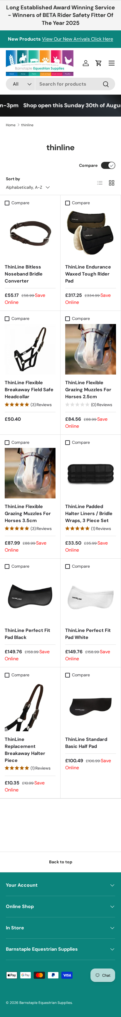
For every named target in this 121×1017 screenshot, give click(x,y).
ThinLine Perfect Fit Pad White (88, 633)
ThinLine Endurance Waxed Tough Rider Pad (88, 274)
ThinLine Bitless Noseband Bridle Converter (24, 274)
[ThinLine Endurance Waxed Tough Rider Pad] (90, 233)
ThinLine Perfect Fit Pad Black (27, 633)
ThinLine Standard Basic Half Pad (86, 742)
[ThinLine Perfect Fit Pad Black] (30, 597)
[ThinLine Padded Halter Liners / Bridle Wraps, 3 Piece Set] (90, 473)
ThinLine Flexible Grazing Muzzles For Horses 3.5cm (28, 513)
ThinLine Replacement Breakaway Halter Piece (25, 749)
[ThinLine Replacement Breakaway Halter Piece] (30, 706)
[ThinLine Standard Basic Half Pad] (90, 706)
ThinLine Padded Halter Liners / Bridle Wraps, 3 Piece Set (88, 513)
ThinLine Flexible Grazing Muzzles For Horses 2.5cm (88, 390)
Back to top (60, 861)
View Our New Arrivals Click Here (77, 39)
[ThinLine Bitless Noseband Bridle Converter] (30, 233)
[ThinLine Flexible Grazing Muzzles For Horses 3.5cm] (30, 473)
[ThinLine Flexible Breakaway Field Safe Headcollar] (30, 349)
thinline (27, 125)
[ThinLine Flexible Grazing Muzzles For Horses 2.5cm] (90, 349)
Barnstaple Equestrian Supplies (45, 1002)
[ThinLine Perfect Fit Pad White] (90, 597)
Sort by (13, 178)
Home (11, 125)
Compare (88, 165)
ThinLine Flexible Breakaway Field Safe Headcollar (29, 390)
